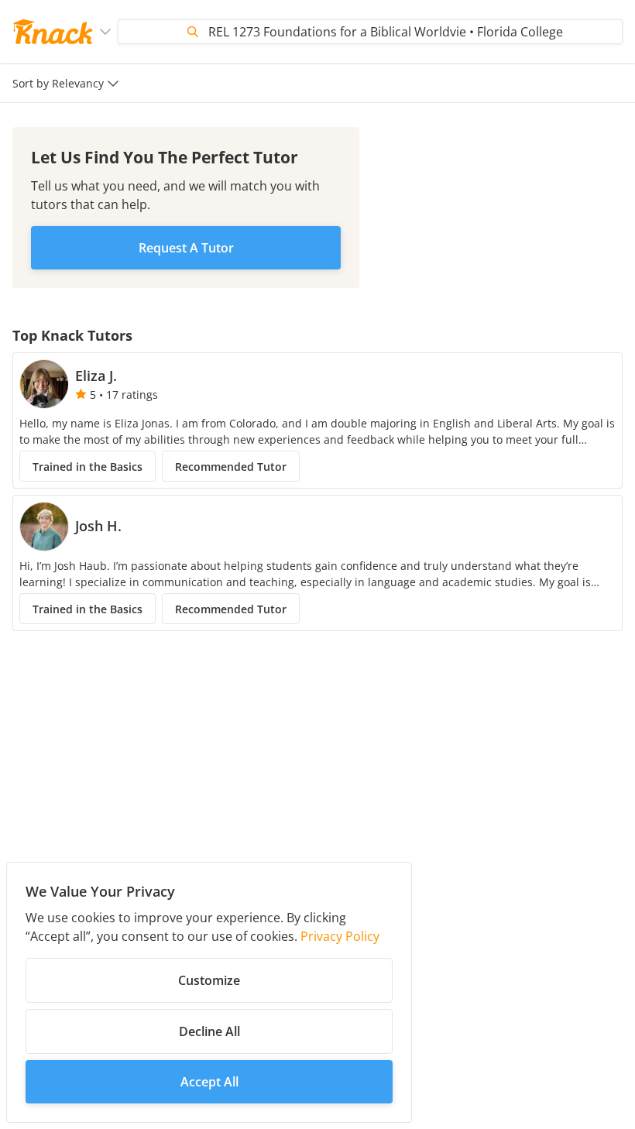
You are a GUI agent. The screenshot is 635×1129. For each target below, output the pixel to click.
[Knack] (52, 31)
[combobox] (67, 83)
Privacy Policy (339, 936)
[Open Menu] (105, 31)
